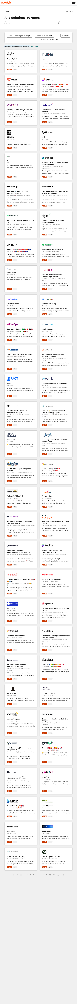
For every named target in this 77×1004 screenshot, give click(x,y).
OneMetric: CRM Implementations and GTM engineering (56, 636)
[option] (18, 36)
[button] (69, 11)
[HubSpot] (6, 2)
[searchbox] (33, 23)
